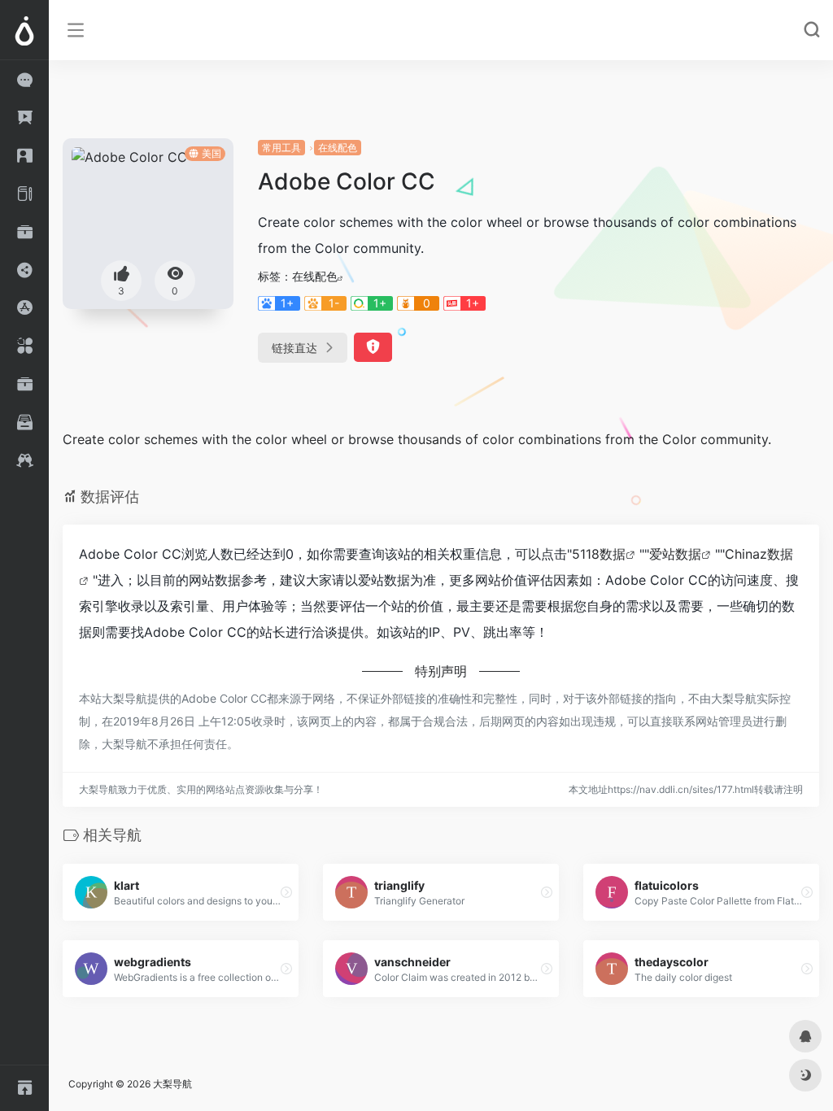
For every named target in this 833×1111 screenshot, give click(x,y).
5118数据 (599, 554)
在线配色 (337, 148)
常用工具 (281, 148)
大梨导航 (172, 1084)
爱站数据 (675, 554)
